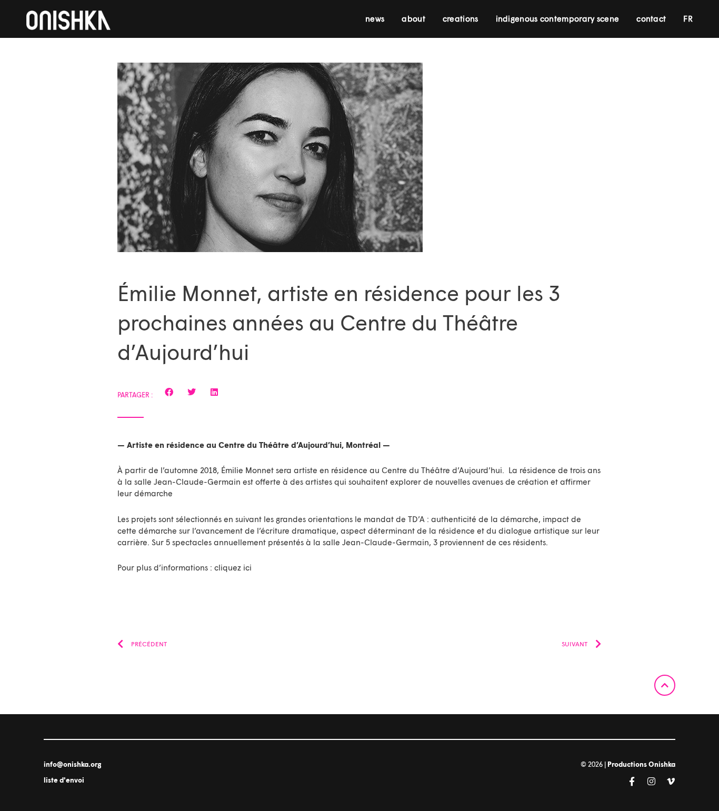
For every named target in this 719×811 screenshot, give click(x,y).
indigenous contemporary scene (558, 18)
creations (460, 18)
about (413, 18)
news (374, 18)
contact (651, 18)
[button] (169, 392)
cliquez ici (233, 567)
